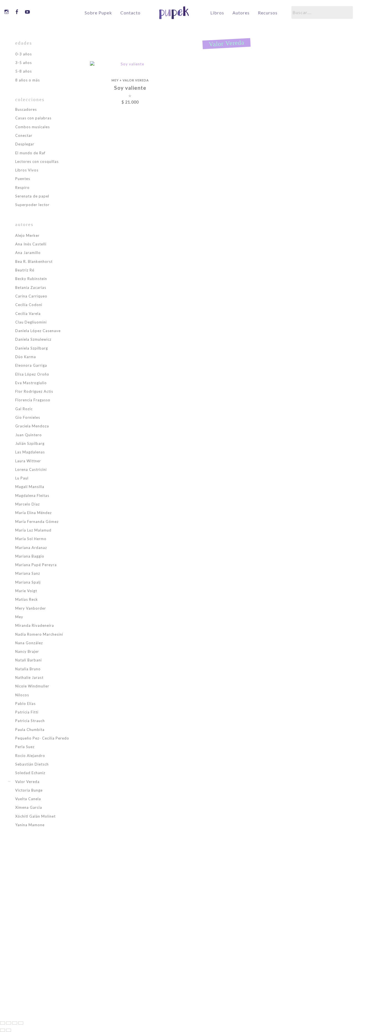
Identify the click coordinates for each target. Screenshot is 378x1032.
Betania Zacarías (30, 287)
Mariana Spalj (28, 582)
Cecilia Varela (28, 313)
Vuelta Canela (28, 799)
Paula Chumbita (30, 729)
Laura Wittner (28, 461)
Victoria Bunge (29, 790)
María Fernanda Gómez (37, 521)
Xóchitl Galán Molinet (35, 816)
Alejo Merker (27, 235)
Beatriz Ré (24, 270)
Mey (115, 80)
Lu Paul (22, 478)
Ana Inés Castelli (30, 244)
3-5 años (23, 62)
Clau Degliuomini (31, 322)
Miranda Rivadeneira (34, 625)
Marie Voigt (26, 591)
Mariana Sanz (27, 573)
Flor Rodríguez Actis (34, 391)
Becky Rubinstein (31, 278)
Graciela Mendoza (32, 426)
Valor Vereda (136, 80)
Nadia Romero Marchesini (39, 634)
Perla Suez (25, 747)
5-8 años (23, 71)
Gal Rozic (24, 409)
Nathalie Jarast (29, 677)
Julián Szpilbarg (30, 443)
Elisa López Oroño (32, 374)
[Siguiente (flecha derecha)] (8, 1030)
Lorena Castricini (31, 469)
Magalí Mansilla (29, 486)
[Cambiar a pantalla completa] (8, 1023)
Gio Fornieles (27, 417)
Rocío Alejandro (30, 755)
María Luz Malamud (33, 530)
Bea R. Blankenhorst (34, 261)
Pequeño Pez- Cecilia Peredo (42, 738)
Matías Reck (26, 599)
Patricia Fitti (26, 712)
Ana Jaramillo (28, 252)
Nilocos (22, 695)
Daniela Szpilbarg (31, 348)
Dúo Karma (25, 357)
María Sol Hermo (30, 538)
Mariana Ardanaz (31, 547)
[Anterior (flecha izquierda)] (2, 1030)
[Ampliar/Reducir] (2, 1023)
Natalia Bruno (28, 669)
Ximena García (28, 807)
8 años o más (27, 80)
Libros (217, 13)
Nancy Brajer (27, 651)
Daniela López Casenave (38, 330)
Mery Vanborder (30, 608)
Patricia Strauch (30, 720)
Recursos (268, 13)
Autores (241, 13)
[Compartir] (14, 1023)
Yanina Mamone (30, 825)
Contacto (130, 13)
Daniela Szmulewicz (33, 339)
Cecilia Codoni (28, 304)
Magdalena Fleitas (32, 495)
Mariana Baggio (29, 556)
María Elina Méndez (33, 512)
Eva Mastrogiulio (31, 383)
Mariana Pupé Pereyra (36, 565)
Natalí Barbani (28, 660)
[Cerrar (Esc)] (20, 1023)
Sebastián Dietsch (32, 764)
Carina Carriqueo (31, 296)
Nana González (29, 643)
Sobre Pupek (98, 13)
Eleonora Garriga (31, 365)
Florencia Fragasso (32, 400)
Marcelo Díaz (27, 504)
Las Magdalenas (30, 452)
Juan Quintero (28, 435)
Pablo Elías (25, 703)
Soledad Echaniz (30, 773)
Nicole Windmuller (32, 686)
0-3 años (23, 54)
